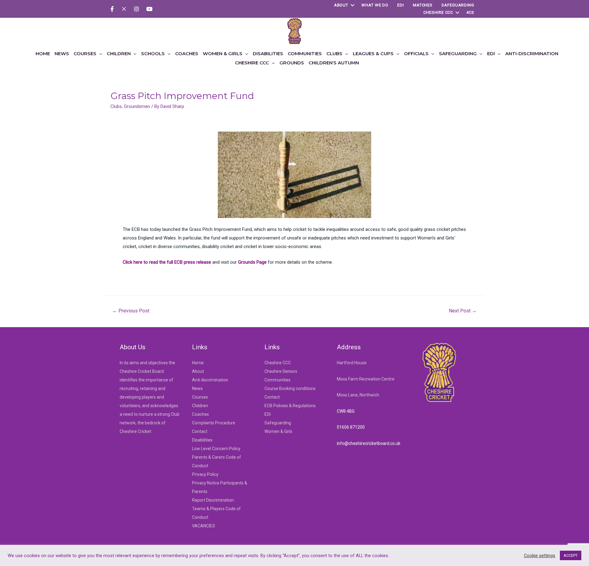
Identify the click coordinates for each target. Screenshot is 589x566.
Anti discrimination (210, 379)
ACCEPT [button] (571, 555)
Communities (277, 379)
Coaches (200, 414)
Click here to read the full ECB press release (167, 262)
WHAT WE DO (374, 5)
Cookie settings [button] (539, 555)
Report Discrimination (213, 500)
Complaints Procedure (213, 422)
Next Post (463, 311)
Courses (200, 397)
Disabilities (202, 440)
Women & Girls (278, 431)
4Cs (470, 12)
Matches (423, 5)
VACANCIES (203, 525)
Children (200, 405)
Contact (199, 431)
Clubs (116, 106)
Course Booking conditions (290, 388)
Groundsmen (137, 106)
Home (198, 362)
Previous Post (130, 311)
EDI (400, 5)
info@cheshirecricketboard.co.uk (368, 443)
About (341, 5)
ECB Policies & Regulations (290, 405)
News (197, 388)
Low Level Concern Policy (216, 448)
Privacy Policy (205, 474)
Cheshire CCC (438, 12)
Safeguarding (457, 5)
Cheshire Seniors (280, 371)
